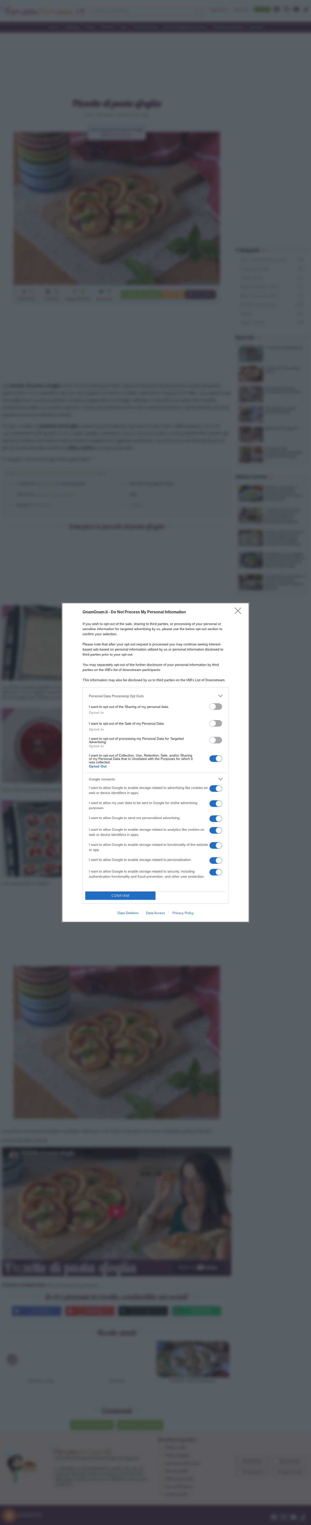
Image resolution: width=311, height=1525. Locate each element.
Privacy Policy (183, 913)
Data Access (155, 913)
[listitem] (155, 695)
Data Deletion (128, 913)
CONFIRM (121, 896)
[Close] (239, 612)
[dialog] (155, 762)
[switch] (215, 706)
